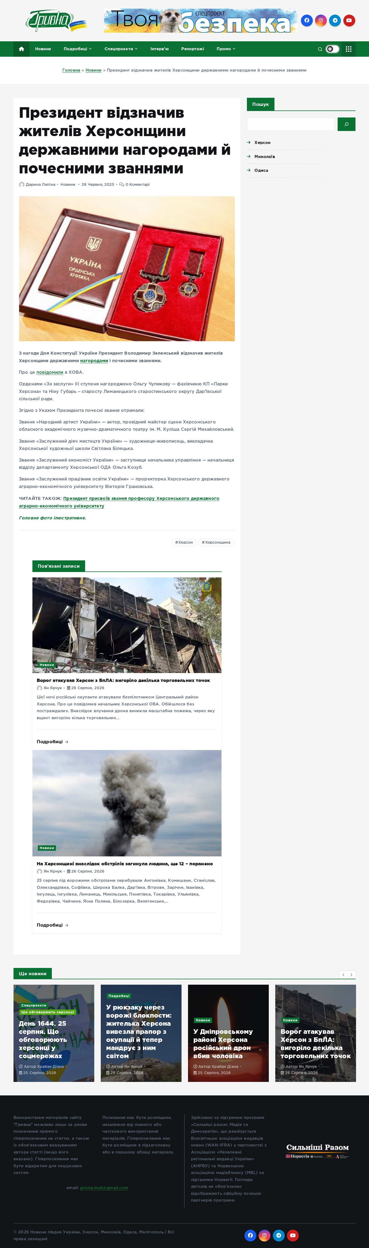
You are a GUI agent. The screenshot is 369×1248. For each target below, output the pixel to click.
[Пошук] (346, 124)
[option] (54, 1033)
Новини (43, 48)
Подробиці (75, 48)
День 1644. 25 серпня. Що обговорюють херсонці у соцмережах (43, 1039)
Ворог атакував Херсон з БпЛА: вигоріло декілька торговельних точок (123, 680)
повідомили (49, 373)
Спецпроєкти (119, 48)
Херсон (185, 542)
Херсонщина (218, 542)
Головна (71, 70)
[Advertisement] (301, 223)
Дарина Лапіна (40, 184)
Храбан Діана (50, 1066)
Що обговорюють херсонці (47, 1012)
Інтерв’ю (159, 48)
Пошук (260, 104)
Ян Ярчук (53, 688)
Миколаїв (264, 156)
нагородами (94, 360)
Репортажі (192, 48)
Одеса (261, 170)
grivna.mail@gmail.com (104, 1188)
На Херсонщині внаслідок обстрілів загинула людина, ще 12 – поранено (125, 863)
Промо (224, 48)
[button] (344, 975)
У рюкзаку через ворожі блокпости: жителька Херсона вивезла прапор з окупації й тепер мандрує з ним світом (139, 1031)
